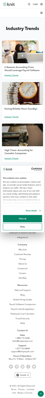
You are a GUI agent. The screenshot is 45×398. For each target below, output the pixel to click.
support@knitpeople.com (22, 352)
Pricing (23, 259)
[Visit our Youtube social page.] (34, 367)
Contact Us (23, 269)
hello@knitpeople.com (22, 341)
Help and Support (22, 290)
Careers (22, 273)
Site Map (22, 278)
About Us (22, 264)
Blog (22, 295)
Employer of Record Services (22, 233)
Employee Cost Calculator (22, 314)
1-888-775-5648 (22, 338)
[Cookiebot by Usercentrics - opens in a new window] (31, 169)
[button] (41, 4)
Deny (22, 227)
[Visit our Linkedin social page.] (17, 367)
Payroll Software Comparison (22, 305)
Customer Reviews (22, 255)
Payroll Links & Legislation (22, 309)
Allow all (22, 218)
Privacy (21, 390)
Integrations (22, 238)
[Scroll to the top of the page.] (41, 394)
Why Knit (22, 250)
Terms (13, 390)
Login (35, 4)
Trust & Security (23, 319)
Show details (31, 211)
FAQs (22, 323)
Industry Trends (11, 76)
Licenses (30, 390)
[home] (9, 4)
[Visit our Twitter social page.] (11, 367)
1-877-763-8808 (22, 349)
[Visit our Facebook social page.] (28, 367)
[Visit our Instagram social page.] (22, 367)
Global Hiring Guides (22, 300)
